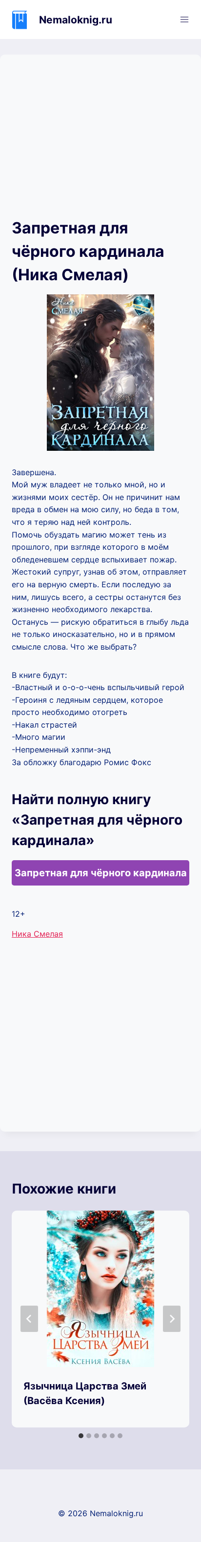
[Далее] (172, 1319)
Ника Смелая (37, 934)
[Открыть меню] (184, 19)
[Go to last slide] (29, 1319)
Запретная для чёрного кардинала (101, 873)
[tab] (81, 1435)
